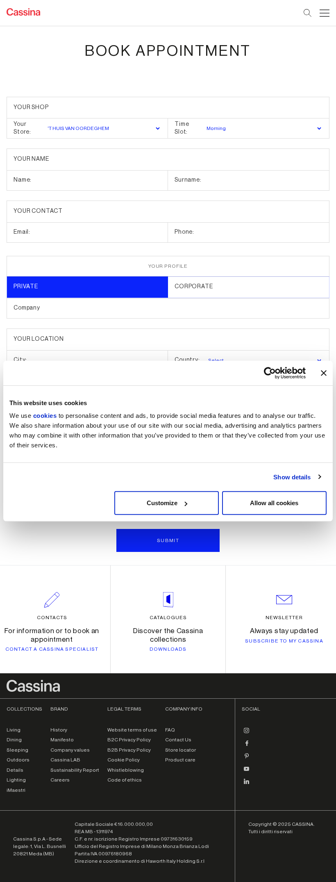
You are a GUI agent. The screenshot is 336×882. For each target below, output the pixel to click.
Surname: (188, 180)
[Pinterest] (247, 759)
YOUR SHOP (31, 107)
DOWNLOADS (168, 649)
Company (27, 308)
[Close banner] (324, 373)
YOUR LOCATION (39, 339)
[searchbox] (308, 13)
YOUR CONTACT (38, 211)
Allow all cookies (274, 502)
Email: (22, 232)
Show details (292, 476)
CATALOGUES (168, 617)
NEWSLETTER (284, 617)
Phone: (184, 232)
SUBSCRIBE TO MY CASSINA (284, 640)
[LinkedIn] (247, 784)
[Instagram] (247, 734)
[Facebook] (247, 746)
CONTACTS (52, 617)
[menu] (324, 13)
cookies (45, 415)
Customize (162, 502)
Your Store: (22, 128)
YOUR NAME (31, 159)
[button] (323, 13)
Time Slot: (182, 128)
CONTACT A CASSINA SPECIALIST (52, 649)
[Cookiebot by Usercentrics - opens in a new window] (270, 373)
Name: (23, 180)
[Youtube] (247, 772)
